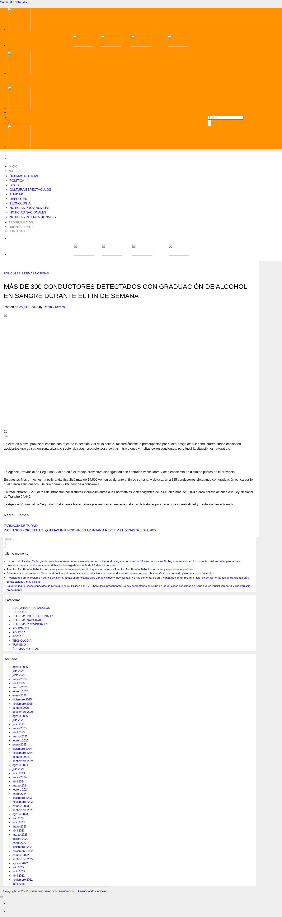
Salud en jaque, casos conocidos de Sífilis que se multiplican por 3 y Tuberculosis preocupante (64, 585)
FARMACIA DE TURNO (21, 526)
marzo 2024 (19, 785)
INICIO (13, 166)
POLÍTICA (17, 180)
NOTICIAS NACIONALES (28, 212)
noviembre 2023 (22, 801)
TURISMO (17, 194)
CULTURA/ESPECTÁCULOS (30, 189)
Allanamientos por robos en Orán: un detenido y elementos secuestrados (51, 573)
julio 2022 (18, 867)
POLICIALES (12, 273)
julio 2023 (18, 818)
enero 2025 (19, 744)
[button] (130, 123)
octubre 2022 (20, 855)
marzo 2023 (19, 834)
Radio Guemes (54, 307)
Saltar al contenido (13, 2)
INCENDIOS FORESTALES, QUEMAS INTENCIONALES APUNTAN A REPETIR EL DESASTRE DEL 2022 (80, 530)
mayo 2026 (19, 679)
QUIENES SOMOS (21, 226)
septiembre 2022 (22, 859)
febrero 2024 (20, 789)
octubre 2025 (20, 707)
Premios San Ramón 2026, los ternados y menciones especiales (46, 569)
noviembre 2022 (22, 851)
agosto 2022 (20, 863)
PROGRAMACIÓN (21, 222)
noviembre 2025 (22, 703)
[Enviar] (209, 123)
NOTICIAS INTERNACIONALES (33, 217)
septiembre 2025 (22, 711)
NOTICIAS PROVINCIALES (29, 208)
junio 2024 (18, 773)
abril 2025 (18, 732)
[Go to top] (1, 896)
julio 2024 (18, 769)
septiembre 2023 (22, 810)
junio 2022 (18, 871)
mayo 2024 (19, 777)
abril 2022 (18, 875)
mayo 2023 (19, 826)
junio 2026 (18, 674)
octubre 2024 (20, 756)
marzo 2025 (19, 736)
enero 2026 (19, 695)
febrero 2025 (20, 740)
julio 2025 (18, 720)
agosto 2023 (20, 814)
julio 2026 (18, 670)
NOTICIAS (15, 170)
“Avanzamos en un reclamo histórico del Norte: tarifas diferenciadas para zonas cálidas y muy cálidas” (69, 577)
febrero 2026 (20, 691)
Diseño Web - (92, 891)
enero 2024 (19, 793)
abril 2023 (18, 830)
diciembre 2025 (22, 699)
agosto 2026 (20, 666)
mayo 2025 (19, 728)
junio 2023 (18, 822)
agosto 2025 (20, 716)
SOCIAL (15, 185)
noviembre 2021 (22, 879)
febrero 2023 (20, 838)
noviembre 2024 (22, 752)
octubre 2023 (20, 806)
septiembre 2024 (22, 761)
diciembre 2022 (22, 846)
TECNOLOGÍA (20, 203)
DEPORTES (18, 199)
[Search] (130, 112)
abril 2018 (18, 883)
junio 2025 (18, 724)
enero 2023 (19, 842)
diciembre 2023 (22, 797)
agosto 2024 (20, 765)
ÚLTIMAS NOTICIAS (24, 176)
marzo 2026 (19, 687)
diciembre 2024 (22, 748)
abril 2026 (18, 683)
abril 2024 (18, 781)
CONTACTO (17, 231)
